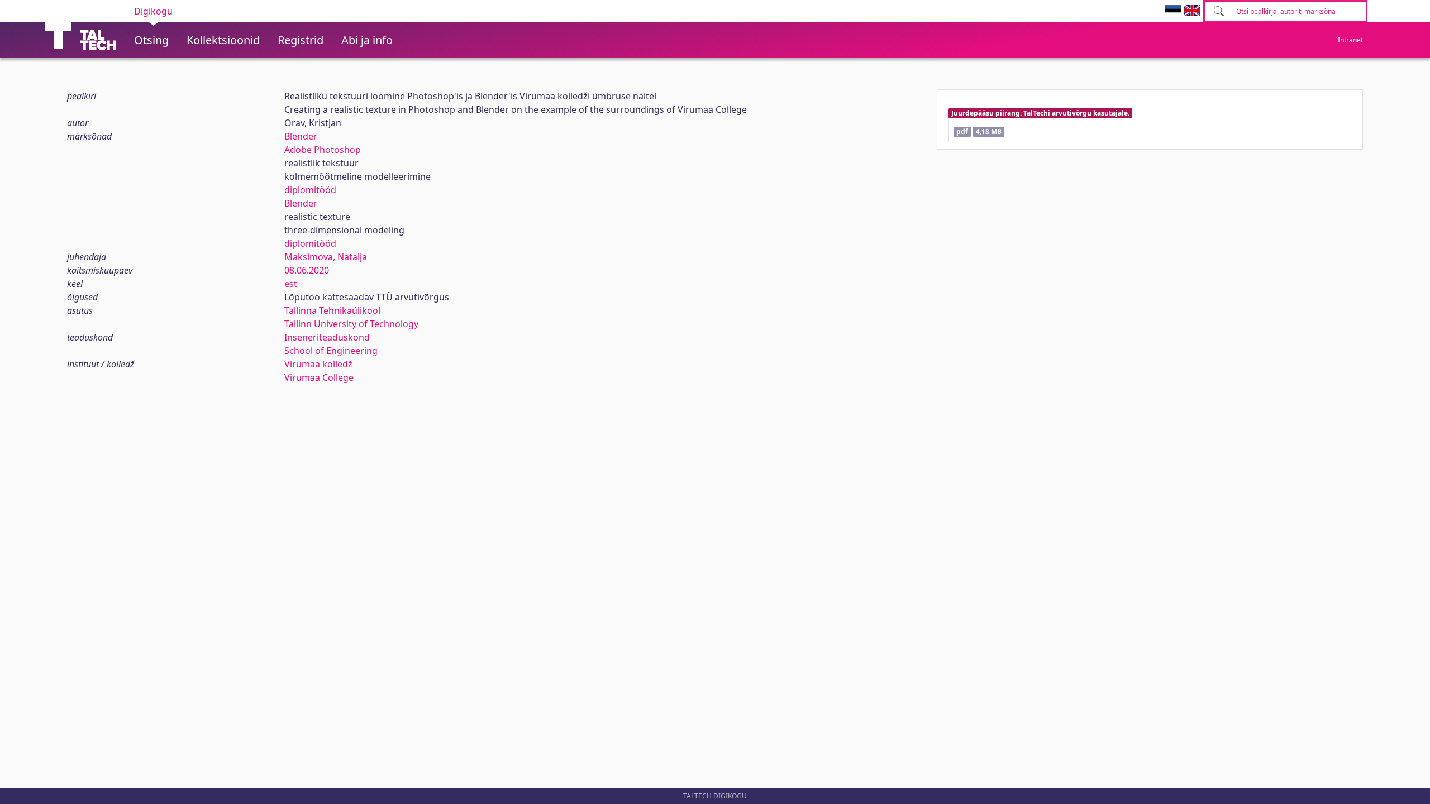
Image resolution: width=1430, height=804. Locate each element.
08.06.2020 (306, 270)
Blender (300, 136)
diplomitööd (310, 190)
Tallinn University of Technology (351, 324)
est (290, 283)
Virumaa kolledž (318, 364)
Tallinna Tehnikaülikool (332, 310)
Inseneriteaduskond (327, 337)
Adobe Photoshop (322, 149)
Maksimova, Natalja (325, 257)
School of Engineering (331, 350)
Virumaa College (319, 377)
